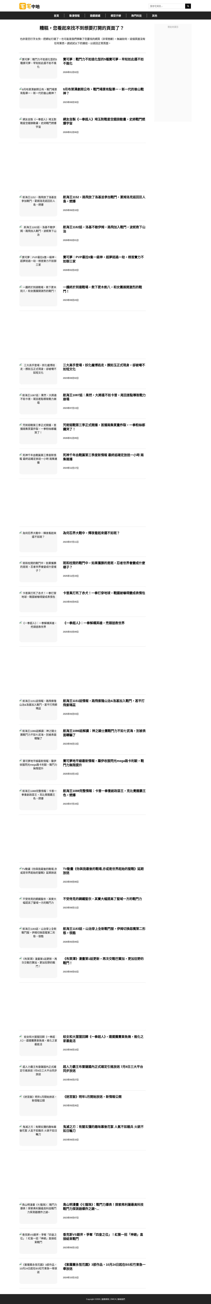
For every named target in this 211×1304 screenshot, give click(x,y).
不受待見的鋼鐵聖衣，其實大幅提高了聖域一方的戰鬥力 (102, 899)
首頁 (56, 15)
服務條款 (105, 1299)
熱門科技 (136, 15)
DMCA (113, 1299)
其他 (154, 15)
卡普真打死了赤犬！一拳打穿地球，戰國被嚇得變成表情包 (104, 593)
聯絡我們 (121, 1299)
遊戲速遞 (95, 15)
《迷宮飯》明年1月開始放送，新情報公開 (92, 1097)
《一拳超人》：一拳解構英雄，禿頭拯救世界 (94, 623)
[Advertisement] (173, 73)
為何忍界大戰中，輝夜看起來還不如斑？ (91, 533)
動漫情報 (74, 15)
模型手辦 (116, 15)
